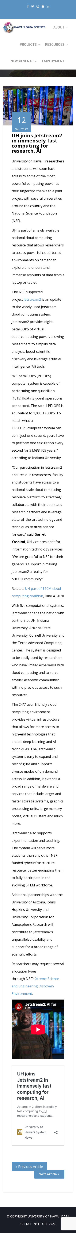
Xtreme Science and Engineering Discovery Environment (35, 986)
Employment (53, 61)
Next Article (47, 1174)
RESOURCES (54, 45)
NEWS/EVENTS (22, 61)
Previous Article (30, 1166)
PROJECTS (28, 45)
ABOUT (58, 27)
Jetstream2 (32, 299)
